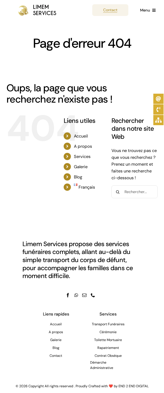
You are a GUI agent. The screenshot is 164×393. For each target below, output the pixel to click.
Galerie (81, 166)
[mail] (84, 295)
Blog (78, 177)
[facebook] (68, 295)
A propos (83, 146)
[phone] (93, 295)
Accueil (81, 136)
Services (82, 156)
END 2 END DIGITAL (134, 386)
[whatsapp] (76, 295)
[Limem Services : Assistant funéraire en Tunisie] (31, 6)
